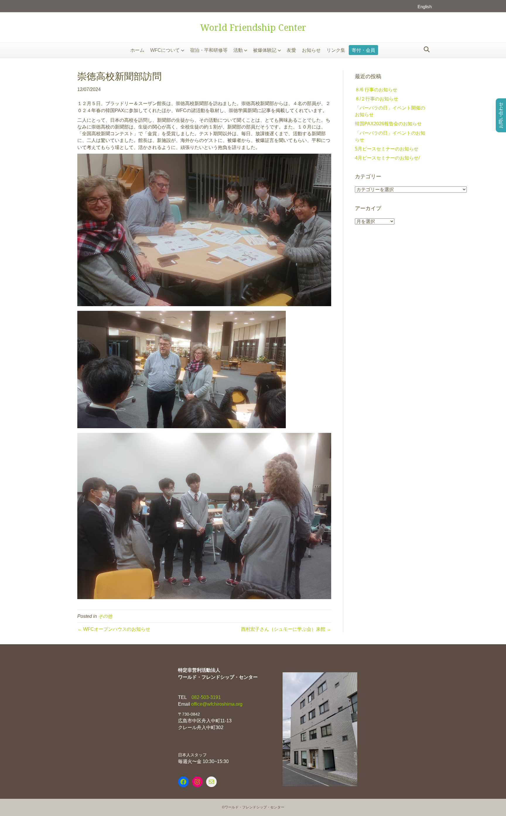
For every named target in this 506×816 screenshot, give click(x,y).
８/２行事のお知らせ (376, 98)
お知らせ (311, 50)
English (425, 6)
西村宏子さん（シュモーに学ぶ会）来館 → (286, 629)
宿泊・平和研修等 (209, 50)
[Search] (425, 49)
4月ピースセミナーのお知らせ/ (387, 157)
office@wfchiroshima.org (216, 704)
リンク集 (335, 50)
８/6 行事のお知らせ (376, 89)
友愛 (291, 50)
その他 (105, 616)
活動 (238, 50)
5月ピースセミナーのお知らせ (386, 148)
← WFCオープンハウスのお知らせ (113, 629)
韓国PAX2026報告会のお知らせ (388, 123)
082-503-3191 (205, 697)
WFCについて (165, 50)
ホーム (137, 50)
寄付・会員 (363, 50)
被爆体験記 (264, 50)
